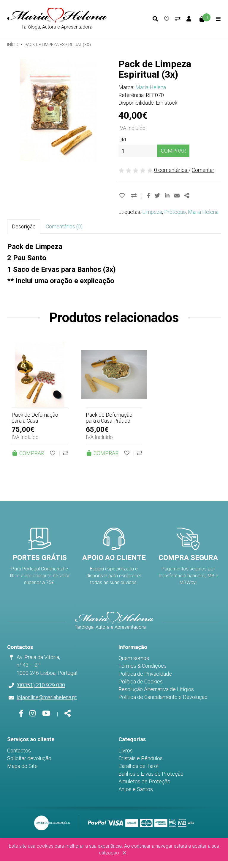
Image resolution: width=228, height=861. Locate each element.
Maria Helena (150, 87)
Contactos (19, 750)
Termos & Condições (142, 666)
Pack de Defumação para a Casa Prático (109, 418)
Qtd (122, 139)
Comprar (173, 151)
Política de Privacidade (145, 674)
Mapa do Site (22, 766)
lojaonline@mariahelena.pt (47, 697)
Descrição (24, 226)
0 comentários (171, 170)
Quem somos (133, 658)
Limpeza (152, 212)
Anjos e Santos (135, 789)
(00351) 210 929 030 (41, 685)
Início (12, 44)
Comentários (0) (64, 226)
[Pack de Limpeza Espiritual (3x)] (58, 110)
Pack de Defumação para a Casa (35, 418)
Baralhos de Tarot (138, 766)
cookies (45, 846)
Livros (125, 750)
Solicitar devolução (29, 758)
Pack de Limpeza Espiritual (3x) (58, 44)
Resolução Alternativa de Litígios (156, 689)
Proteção (175, 212)
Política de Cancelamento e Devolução (163, 697)
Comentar (203, 170)
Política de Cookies (140, 681)
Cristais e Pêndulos (140, 758)
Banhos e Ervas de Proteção (150, 774)
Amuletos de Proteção (144, 781)
